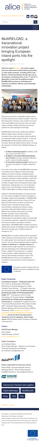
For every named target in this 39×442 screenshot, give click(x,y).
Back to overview (9, 405)
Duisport (17, 68)
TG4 (22, 396)
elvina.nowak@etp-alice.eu (10, 336)
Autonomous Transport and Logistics (18, 384)
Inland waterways (10, 390)
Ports (5, 396)
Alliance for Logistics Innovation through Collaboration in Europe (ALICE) (17, 312)
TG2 (14, 396)
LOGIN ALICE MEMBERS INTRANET (13, 16)
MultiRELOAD (28, 390)
